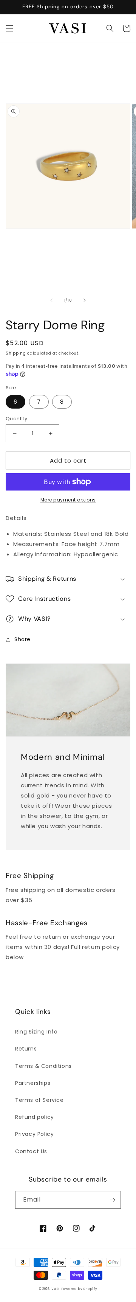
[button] (9, 28)
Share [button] (22, 639)
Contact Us (31, 1151)
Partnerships (32, 1083)
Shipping (16, 353)
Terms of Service (39, 1100)
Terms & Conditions (43, 1066)
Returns (26, 1048)
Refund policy (34, 1117)
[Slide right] (84, 300)
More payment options (68, 500)
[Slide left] (51, 300)
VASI (55, 1289)
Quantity (16, 418)
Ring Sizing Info (36, 1031)
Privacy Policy (34, 1134)
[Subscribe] (112, 1200)
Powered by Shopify (79, 1289)
